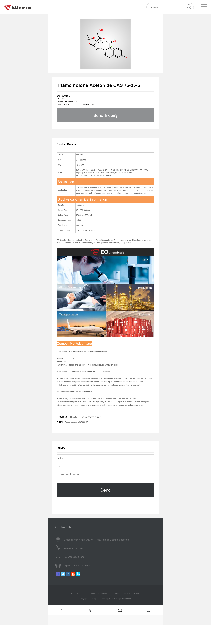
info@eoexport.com (74, 556)
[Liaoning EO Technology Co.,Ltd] (18, 7)
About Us (74, 593)
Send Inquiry (105, 115)
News (93, 593)
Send (105, 490)
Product (84, 593)
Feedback (126, 593)
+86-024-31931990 (73, 548)
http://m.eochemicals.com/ (77, 565)
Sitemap (137, 593)
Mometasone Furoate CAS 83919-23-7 (85, 417)
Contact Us (115, 593)
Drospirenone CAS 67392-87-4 (77, 422)
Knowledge (102, 593)
